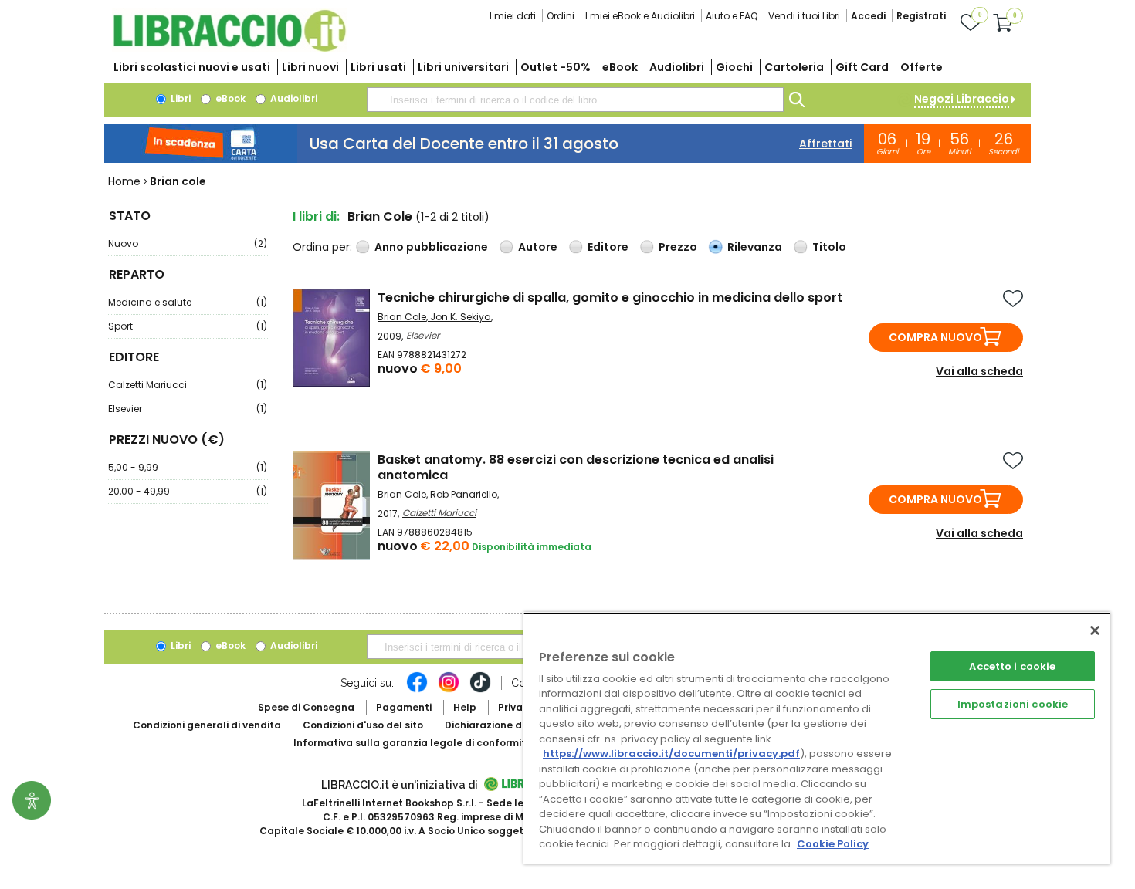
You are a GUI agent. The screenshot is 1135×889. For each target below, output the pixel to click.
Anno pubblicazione (431, 247)
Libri (179, 98)
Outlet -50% (555, 67)
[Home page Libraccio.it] (229, 48)
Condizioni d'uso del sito (363, 725)
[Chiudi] (1094, 630)
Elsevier (187, 408)
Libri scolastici (192, 67)
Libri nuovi (310, 67)
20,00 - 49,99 (187, 491)
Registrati (921, 15)
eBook (620, 67)
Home (124, 181)
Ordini (560, 15)
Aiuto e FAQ (731, 15)
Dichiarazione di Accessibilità (518, 725)
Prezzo (678, 247)
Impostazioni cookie (1012, 704)
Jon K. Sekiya (460, 316)
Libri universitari (463, 67)
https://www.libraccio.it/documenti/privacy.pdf (671, 753)
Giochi (734, 67)
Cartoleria (794, 67)
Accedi (868, 15)
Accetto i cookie (1012, 666)
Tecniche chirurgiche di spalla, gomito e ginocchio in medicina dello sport (610, 297)
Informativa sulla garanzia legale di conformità (413, 742)
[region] (816, 738)
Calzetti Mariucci (187, 384)
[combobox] (575, 99)
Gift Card (862, 67)
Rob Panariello (463, 494)
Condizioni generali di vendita (207, 725)
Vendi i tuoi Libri (804, 15)
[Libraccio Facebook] (417, 689)
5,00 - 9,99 (187, 467)
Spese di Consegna (306, 707)
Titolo (829, 247)
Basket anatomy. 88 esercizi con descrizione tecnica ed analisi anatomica (576, 467)
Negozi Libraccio (961, 98)
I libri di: (316, 216)
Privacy (516, 707)
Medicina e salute (187, 302)
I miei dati (513, 15)
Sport (187, 326)
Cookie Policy (833, 844)
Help (464, 707)
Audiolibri (676, 67)
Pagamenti (404, 707)
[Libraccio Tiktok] (480, 689)
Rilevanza (754, 247)
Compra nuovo (935, 337)
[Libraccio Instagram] (448, 689)
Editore (608, 247)
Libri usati (378, 67)
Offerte (921, 67)
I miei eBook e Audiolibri (640, 15)
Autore (537, 247)
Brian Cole (402, 316)
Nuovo (187, 243)
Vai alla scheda (979, 371)
